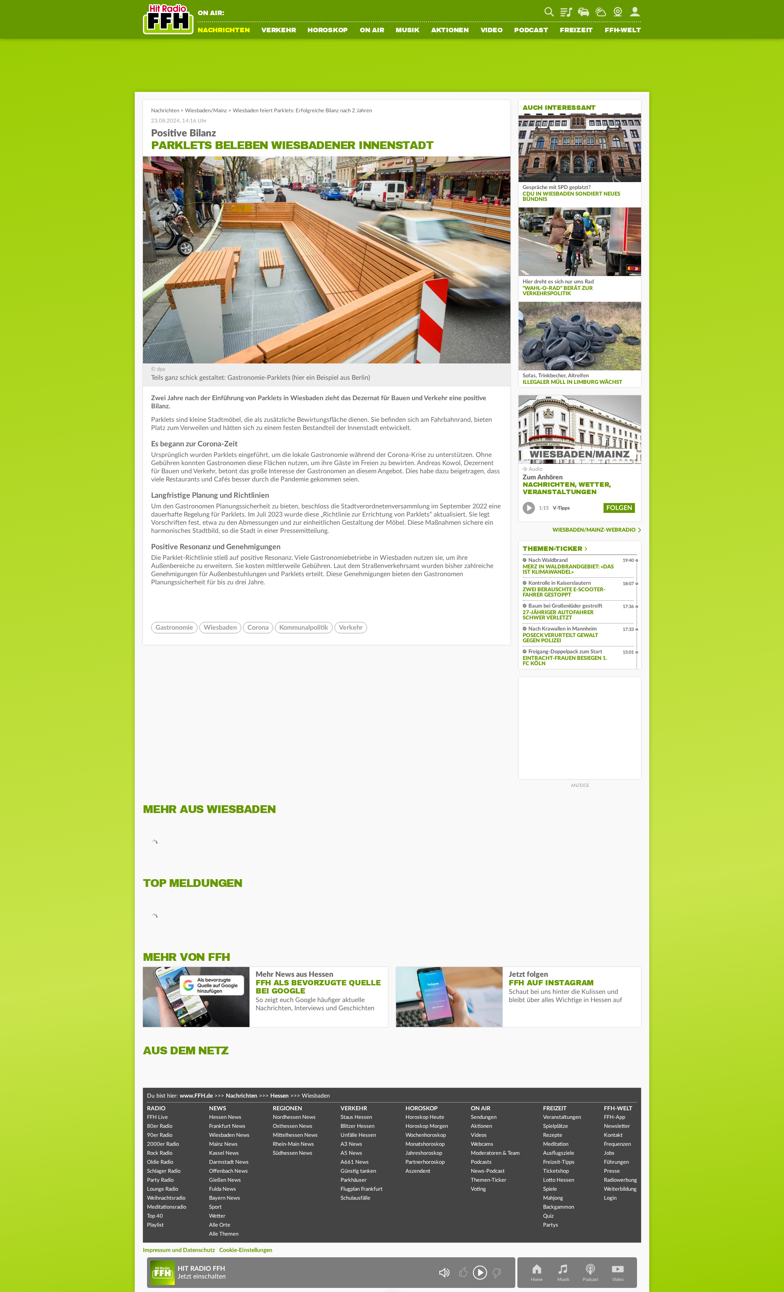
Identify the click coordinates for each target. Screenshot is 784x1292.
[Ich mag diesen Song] (464, 1272)
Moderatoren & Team (495, 1153)
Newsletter (617, 1126)
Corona (258, 627)
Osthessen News (292, 1126)
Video (492, 30)
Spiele (550, 1189)
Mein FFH (635, 9)
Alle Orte (219, 1225)
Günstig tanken (358, 1171)
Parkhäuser (354, 1180)
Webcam (618, 9)
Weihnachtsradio (166, 1198)
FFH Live (157, 1117)
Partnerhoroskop (425, 1162)
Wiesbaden (220, 627)
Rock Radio (159, 1153)
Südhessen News (292, 1153)
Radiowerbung (620, 1180)
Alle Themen (223, 1234)
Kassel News (224, 1153)
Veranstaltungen (562, 1117)
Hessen (279, 1096)
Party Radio (160, 1180)
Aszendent (417, 1171)
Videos (479, 1135)
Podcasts (481, 1162)
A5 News (351, 1153)
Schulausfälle (355, 1198)
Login (610, 1198)
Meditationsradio (166, 1207)
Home (537, 1279)
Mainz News (223, 1144)
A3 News (351, 1144)
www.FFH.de (196, 1096)
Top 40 (155, 1216)
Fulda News (222, 1189)
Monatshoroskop (425, 1144)
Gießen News (225, 1180)
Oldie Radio (160, 1162)
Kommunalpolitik (303, 627)
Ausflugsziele (558, 1153)
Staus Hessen (356, 1117)
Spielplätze (555, 1126)
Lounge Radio (162, 1189)
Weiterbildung (620, 1189)
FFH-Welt (623, 30)
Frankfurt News (227, 1126)
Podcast (531, 30)
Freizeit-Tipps (559, 1162)
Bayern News (224, 1198)
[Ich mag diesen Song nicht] (496, 1272)
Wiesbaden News (229, 1135)
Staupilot (583, 9)
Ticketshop (556, 1171)
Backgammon (558, 1207)
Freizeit (576, 30)
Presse (612, 1171)
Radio (156, 1109)
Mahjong (553, 1198)
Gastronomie (174, 627)
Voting (478, 1189)
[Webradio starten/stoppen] (480, 1272)
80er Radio (159, 1126)
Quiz (548, 1216)
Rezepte (552, 1135)
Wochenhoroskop (425, 1135)
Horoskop (327, 30)
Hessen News (225, 1117)
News (217, 1109)
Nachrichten (223, 30)
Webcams (482, 1144)
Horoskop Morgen (426, 1126)
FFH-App (614, 1117)
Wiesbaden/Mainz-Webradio (594, 530)
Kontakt (613, 1135)
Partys (550, 1225)
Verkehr (278, 30)
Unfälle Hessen (358, 1135)
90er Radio (159, 1135)
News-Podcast (488, 1171)
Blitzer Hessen (357, 1126)
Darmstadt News (229, 1162)
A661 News (355, 1162)
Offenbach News (228, 1171)
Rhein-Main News (293, 1144)
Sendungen (484, 1117)
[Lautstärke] (444, 1272)
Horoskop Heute (424, 1117)
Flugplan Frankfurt (362, 1189)
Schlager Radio (163, 1171)
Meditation (555, 1144)
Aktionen (450, 30)
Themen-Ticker (552, 549)
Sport (215, 1207)
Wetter (601, 9)
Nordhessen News (294, 1117)
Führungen (616, 1162)
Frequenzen (617, 1144)
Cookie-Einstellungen (245, 1250)
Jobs (609, 1153)
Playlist (566, 9)
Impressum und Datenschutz (179, 1250)
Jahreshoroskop (423, 1153)
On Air (372, 30)
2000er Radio (163, 1144)
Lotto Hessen (558, 1180)
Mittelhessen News (295, 1135)
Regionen (287, 1109)
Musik (407, 30)
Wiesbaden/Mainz (206, 111)
